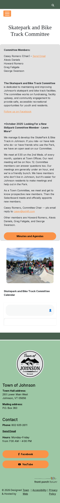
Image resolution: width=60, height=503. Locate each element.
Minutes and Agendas (30, 236)
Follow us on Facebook (17, 111)
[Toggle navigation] (7, 13)
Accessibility (39, 490)
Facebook (27, 454)
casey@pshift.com (24, 211)
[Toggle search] (53, 5)
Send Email (39, 56)
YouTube (27, 464)
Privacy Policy (53, 491)
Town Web (26, 491)
